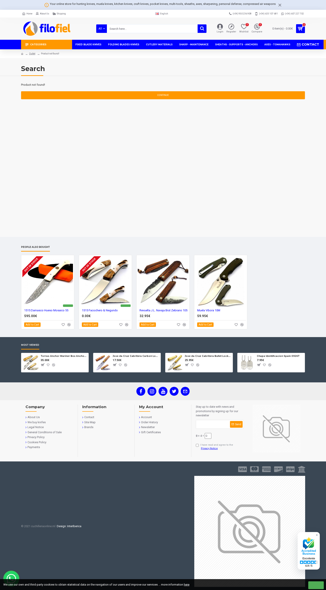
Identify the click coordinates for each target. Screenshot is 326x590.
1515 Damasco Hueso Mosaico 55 (46, 310)
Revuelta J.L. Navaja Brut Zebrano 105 (163, 310)
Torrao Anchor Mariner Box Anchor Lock (64, 356)
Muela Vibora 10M (208, 310)
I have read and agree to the (216, 446)
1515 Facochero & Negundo (100, 310)
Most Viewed (30, 345)
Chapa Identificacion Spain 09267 (278, 356)
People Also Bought (35, 247)
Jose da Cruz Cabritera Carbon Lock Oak (136, 356)
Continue (163, 95)
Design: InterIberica (68, 526)
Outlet (32, 53)
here (186, 584)
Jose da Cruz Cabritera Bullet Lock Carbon (208, 356)
